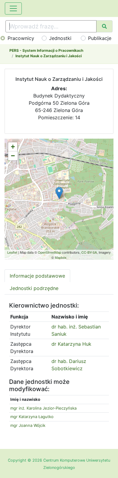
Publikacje (99, 38)
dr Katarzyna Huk (71, 344)
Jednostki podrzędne (34, 288)
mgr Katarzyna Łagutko (32, 416)
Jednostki (60, 38)
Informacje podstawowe (37, 276)
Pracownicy (21, 38)
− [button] (13, 156)
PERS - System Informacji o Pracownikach (46, 50)
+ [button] (13, 146)
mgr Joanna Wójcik (27, 425)
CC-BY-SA (89, 252)
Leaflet (12, 252)
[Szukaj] (104, 26)
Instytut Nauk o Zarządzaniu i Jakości (48, 56)
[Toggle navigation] (13, 8)
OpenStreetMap (49, 252)
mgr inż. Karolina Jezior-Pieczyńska (43, 408)
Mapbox (61, 257)
